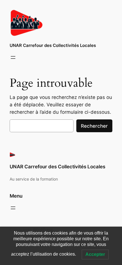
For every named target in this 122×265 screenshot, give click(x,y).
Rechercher (94, 126)
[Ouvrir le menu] (13, 57)
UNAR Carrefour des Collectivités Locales (53, 45)
